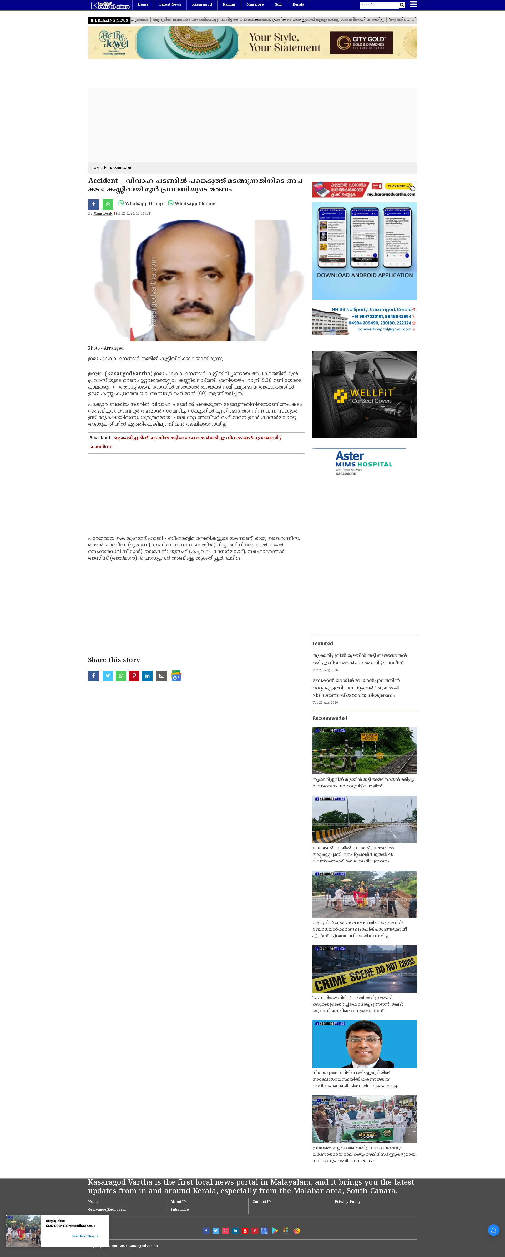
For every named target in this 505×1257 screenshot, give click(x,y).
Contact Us (262, 1202)
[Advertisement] (246, 125)
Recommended (329, 718)
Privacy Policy (348, 1202)
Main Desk (102, 214)
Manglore (255, 5)
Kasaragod (202, 5)
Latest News (170, 5)
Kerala (298, 5)
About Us (178, 1202)
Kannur (229, 5)
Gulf (278, 5)
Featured (322, 644)
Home (143, 5)
